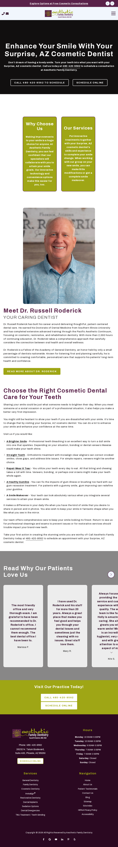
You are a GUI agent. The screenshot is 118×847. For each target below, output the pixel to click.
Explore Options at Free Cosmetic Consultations (59, 3)
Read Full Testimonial (111, 652)
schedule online (90, 82)
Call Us (3, 13)
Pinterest (68, 839)
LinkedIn (62, 839)
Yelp (74, 839)
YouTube (56, 839)
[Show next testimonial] (111, 574)
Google (50, 839)
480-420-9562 (71, 66)
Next (112, 3)
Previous (107, 3)
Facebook (43, 839)
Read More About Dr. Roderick (32, 371)
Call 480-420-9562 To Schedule (39, 82)
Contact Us (7, 13)
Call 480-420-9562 (59, 697)
